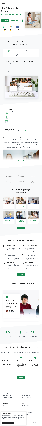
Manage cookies (18, 422)
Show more (20, 160)
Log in (39, 1)
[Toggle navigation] (40, 3)
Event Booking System (7, 395)
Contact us (5, 409)
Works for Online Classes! (16, 20)
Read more (23, 126)
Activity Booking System (7, 397)
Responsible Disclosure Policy (27, 412)
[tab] (11, 51)
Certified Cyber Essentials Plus (27, 416)
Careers (4, 407)
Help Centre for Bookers (26, 399)
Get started (5, 20)
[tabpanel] (12, 304)
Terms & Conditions (25, 405)
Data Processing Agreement (27, 409)
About (4, 405)
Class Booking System (7, 391)
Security (23, 410)
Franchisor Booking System (8, 399)
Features (4, 400)
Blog (22, 391)
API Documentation (25, 395)
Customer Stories (25, 393)
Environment (5, 410)
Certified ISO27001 (25, 414)
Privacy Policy (24, 407)
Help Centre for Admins (26, 397)
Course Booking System (7, 393)
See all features (21, 274)
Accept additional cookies (8, 422)
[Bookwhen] (5, 3)
